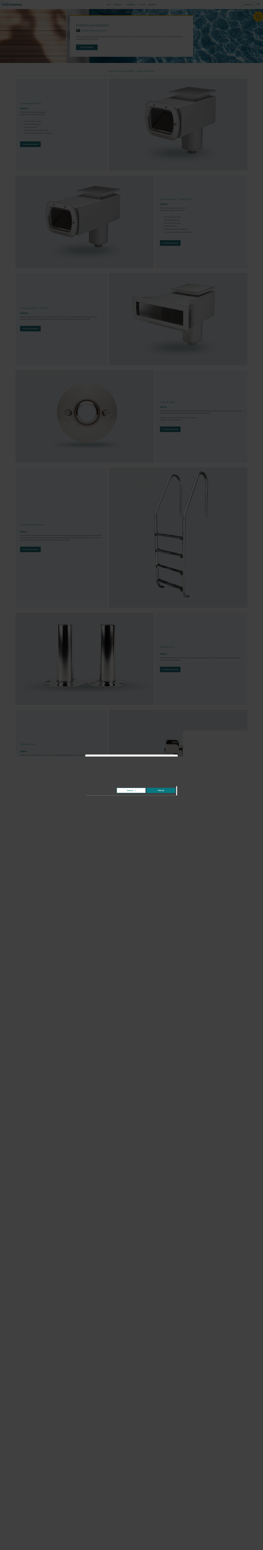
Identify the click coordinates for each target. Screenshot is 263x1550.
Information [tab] (131, 765)
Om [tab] (162, 765)
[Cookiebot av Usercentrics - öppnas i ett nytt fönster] (166, 758)
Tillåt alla (161, 790)
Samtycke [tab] (100, 765)
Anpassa (130, 790)
